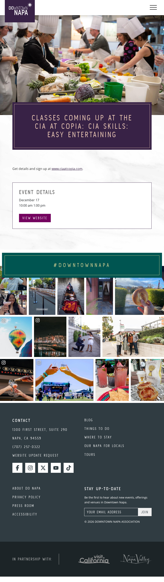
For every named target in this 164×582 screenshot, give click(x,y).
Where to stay (98, 437)
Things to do (97, 428)
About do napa (26, 488)
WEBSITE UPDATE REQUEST (35, 455)
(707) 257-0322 (26, 447)
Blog (88, 420)
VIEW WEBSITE (34, 218)
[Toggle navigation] (153, 7)
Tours (89, 454)
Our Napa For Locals (104, 446)
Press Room (23, 506)
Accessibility (24, 514)
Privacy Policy (26, 497)
